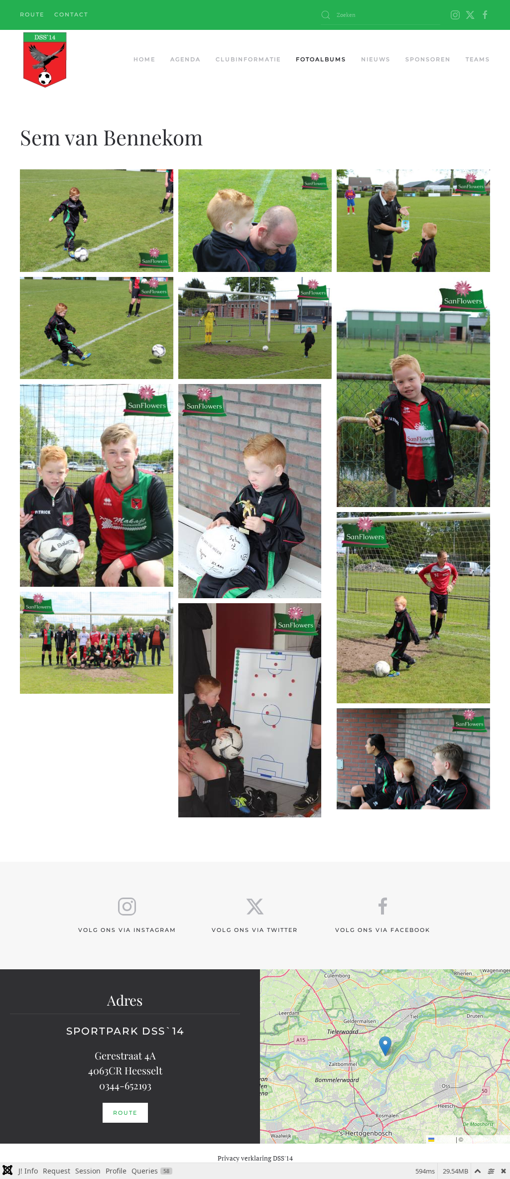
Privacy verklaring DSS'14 (255, 1158)
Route (32, 14)
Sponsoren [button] (428, 59)
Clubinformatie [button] (248, 59)
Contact (71, 14)
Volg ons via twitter (255, 929)
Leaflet (444, 1139)
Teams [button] (478, 59)
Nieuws (375, 59)
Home (144, 59)
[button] (96, 215)
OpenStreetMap (486, 1139)
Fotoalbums (321, 59)
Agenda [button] (185, 59)
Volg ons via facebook (382, 929)
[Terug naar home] (44, 60)
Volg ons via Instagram (127, 929)
